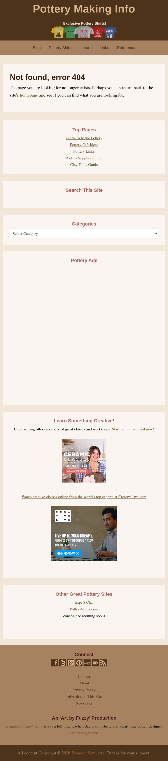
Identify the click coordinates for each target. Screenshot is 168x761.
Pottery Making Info (84, 9)
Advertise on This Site (84, 696)
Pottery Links (84, 151)
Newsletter (84, 703)
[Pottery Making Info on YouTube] (87, 662)
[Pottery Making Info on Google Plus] (70, 662)
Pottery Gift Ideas (84, 144)
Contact (84, 676)
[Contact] (95, 662)
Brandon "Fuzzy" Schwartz (27, 726)
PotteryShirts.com (84, 608)
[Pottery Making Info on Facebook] (54, 662)
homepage (29, 95)
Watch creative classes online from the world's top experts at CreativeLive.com (84, 496)
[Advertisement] (84, 331)
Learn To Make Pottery (84, 137)
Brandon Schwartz (88, 753)
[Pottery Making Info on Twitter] (62, 662)
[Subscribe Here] (103, 662)
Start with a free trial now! (133, 429)
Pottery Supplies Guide (84, 157)
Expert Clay (84, 602)
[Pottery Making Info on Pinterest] (78, 662)
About (84, 682)
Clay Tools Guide (84, 164)
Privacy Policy (84, 689)
